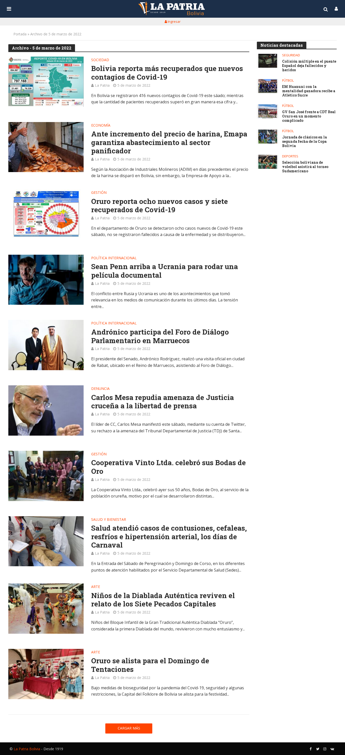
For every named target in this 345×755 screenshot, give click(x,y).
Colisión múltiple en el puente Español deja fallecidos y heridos (309, 65)
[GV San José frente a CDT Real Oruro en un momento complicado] (267, 111)
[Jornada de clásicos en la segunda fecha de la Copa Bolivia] (267, 137)
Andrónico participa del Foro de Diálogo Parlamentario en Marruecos (160, 336)
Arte (95, 587)
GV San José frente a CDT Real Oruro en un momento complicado (309, 116)
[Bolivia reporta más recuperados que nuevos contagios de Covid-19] (46, 82)
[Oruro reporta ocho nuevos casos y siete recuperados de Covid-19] (46, 214)
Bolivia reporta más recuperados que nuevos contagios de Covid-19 (167, 72)
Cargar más (129, 728)
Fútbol (288, 80)
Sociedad (100, 60)
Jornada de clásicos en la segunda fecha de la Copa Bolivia (304, 141)
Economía (100, 126)
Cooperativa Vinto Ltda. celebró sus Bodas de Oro (168, 466)
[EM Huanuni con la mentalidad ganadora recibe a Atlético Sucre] (267, 86)
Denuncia (100, 389)
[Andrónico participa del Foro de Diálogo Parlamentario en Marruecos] (46, 345)
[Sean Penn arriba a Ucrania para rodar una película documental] (46, 280)
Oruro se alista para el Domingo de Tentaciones (150, 664)
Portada (20, 34)
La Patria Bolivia (27, 748)
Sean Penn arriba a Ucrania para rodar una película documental (164, 270)
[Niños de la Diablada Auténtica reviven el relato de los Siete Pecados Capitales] (46, 608)
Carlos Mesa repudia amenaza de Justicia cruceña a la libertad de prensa (162, 401)
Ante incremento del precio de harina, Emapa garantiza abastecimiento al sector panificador (169, 142)
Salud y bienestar (108, 520)
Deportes (290, 156)
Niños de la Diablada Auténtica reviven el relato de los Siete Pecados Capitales (163, 599)
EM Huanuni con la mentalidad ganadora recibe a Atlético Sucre (308, 91)
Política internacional (114, 258)
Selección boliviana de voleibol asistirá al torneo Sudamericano (305, 166)
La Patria (102, 85)
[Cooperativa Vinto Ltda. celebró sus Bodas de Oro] (46, 476)
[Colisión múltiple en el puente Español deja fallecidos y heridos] (267, 61)
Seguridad (291, 55)
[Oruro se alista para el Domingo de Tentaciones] (46, 674)
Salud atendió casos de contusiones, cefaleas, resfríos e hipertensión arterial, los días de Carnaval (169, 536)
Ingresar (174, 21)
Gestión (99, 193)
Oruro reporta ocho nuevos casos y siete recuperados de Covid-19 (159, 205)
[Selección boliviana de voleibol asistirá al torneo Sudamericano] (267, 162)
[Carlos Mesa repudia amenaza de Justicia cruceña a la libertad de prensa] (46, 410)
